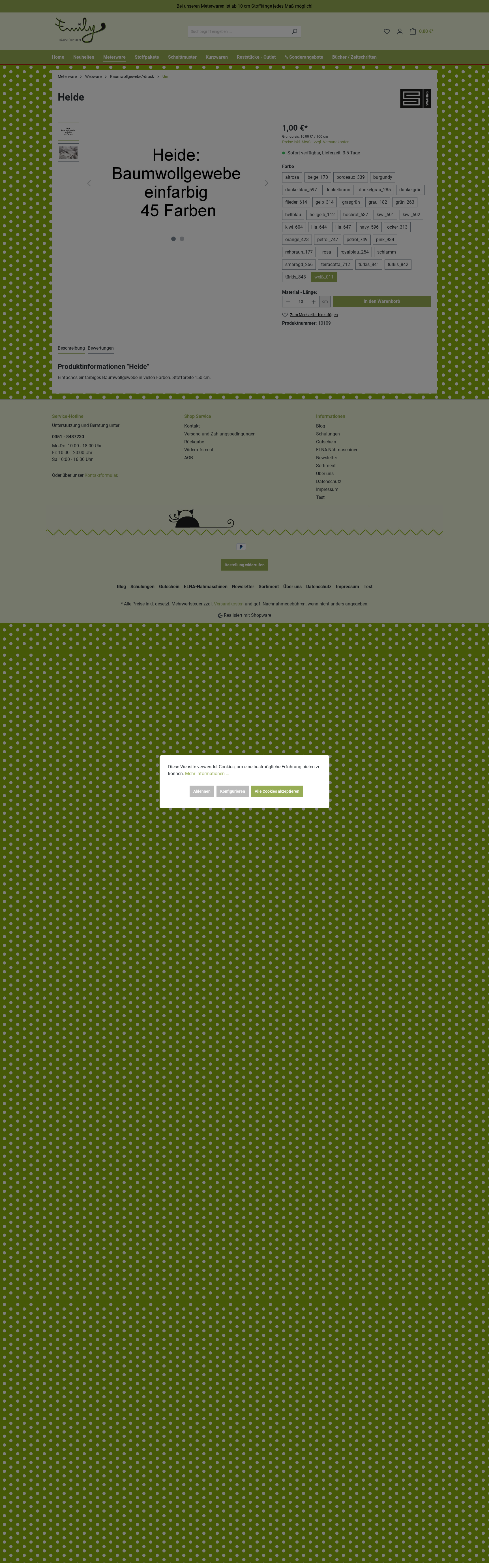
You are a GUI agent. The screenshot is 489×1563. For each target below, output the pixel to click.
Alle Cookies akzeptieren (277, 791)
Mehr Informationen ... (207, 773)
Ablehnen (202, 791)
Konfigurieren (232, 791)
